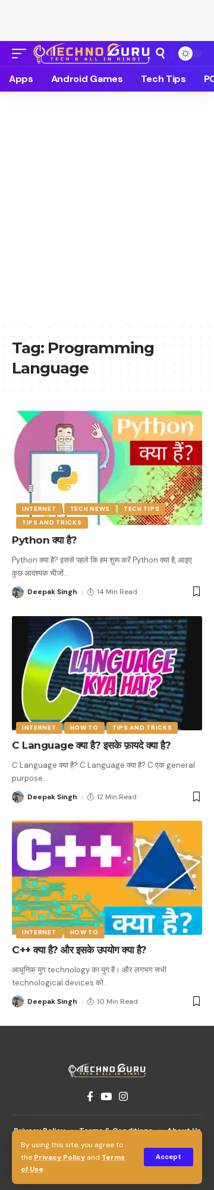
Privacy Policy (59, 1157)
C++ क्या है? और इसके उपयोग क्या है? (79, 950)
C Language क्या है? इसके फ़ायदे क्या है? (91, 745)
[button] (168, 1157)
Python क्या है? (44, 540)
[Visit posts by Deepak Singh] (18, 592)
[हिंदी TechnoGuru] (92, 53)
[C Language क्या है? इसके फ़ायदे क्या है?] (107, 673)
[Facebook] (90, 1097)
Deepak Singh (52, 591)
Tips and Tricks (52, 522)
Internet (39, 509)
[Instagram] (123, 1097)
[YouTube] (106, 1097)
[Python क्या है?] (107, 468)
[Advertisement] (107, 18)
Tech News (90, 509)
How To (84, 727)
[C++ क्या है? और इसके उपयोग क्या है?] (107, 878)
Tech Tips (141, 509)
